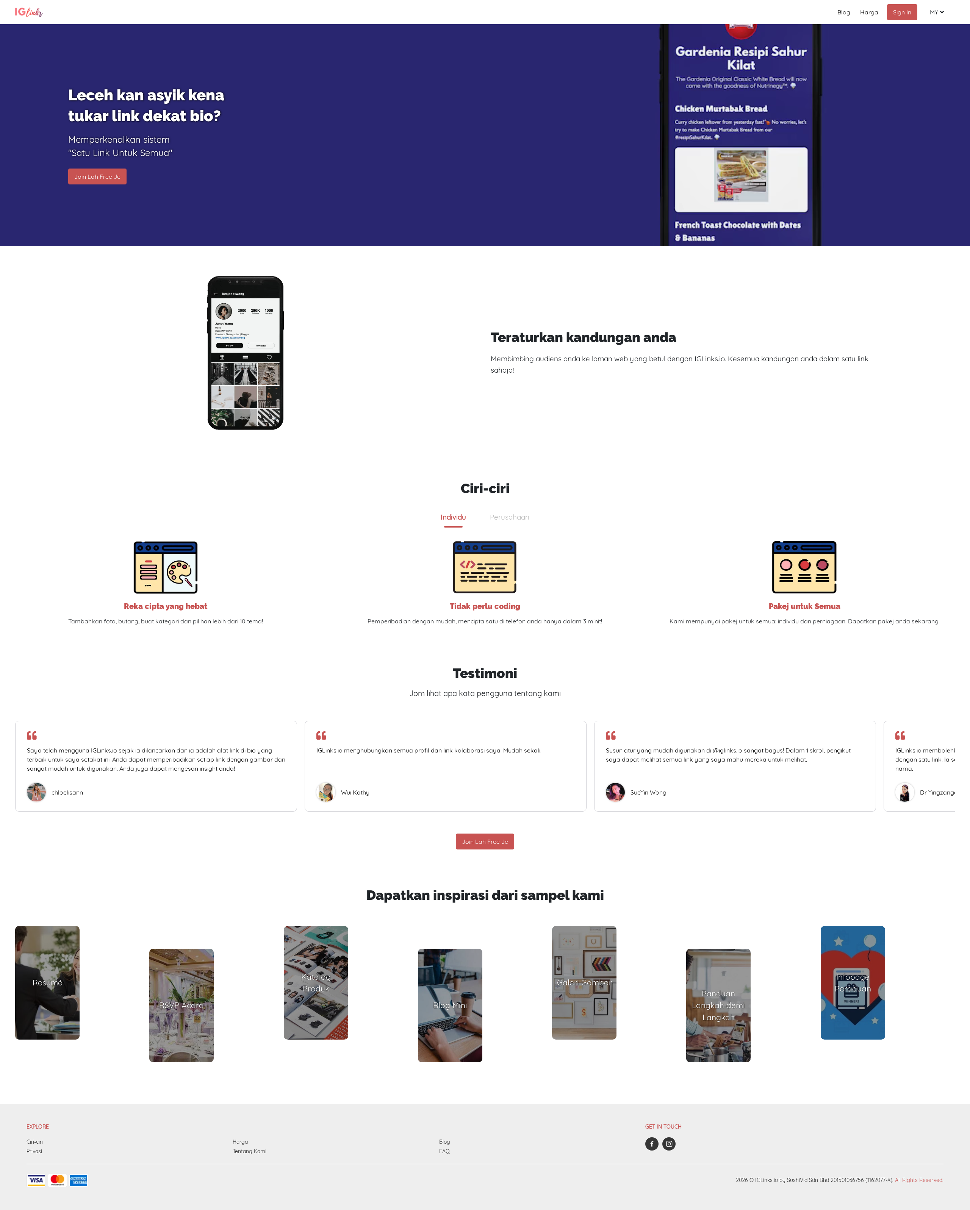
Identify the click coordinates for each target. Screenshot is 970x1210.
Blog (843, 12)
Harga (869, 12)
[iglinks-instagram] (670, 1144)
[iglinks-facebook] (653, 1144)
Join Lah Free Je (97, 176)
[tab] (453, 517)
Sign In (902, 12)
